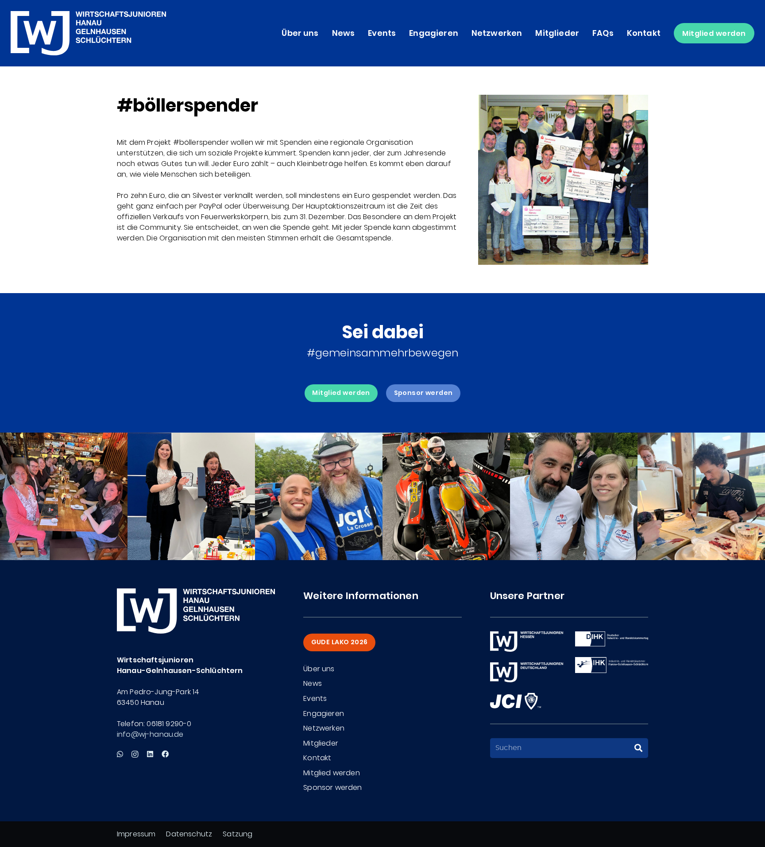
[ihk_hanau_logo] (611, 665)
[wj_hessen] (526, 641)
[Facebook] (165, 754)
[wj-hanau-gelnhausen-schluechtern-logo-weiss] (88, 33)
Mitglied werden (331, 773)
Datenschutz (189, 834)
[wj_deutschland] (526, 672)
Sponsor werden (332, 787)
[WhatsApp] (120, 754)
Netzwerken (323, 728)
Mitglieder (320, 743)
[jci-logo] (515, 701)
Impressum (136, 834)
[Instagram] (134, 754)
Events (315, 698)
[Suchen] (638, 748)
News (312, 683)
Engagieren (323, 713)
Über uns (318, 669)
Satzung (237, 834)
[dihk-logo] (611, 638)
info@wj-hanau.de (150, 734)
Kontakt (317, 758)
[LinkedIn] (150, 754)
